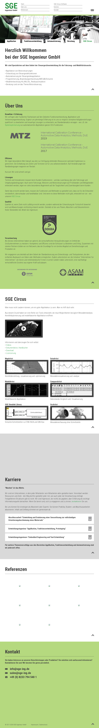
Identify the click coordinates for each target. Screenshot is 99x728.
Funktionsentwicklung (33, 41)
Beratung (71, 41)
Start (22, 4)
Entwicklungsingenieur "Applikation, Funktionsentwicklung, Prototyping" (37, 528)
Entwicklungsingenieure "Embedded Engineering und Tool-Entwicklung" (36, 537)
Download (10, 350)
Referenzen (24, 10)
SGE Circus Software (60, 4)
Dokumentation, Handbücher (17, 348)
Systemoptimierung (12, 125)
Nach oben (91, 92)
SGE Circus (87, 41)
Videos (8, 345)
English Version (92, 10)
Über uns (24, 7)
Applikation (11, 41)
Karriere (56, 7)
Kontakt (56, 10)
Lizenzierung (11, 353)
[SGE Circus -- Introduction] (24, 337)
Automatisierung (54, 41)
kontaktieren (76, 501)
